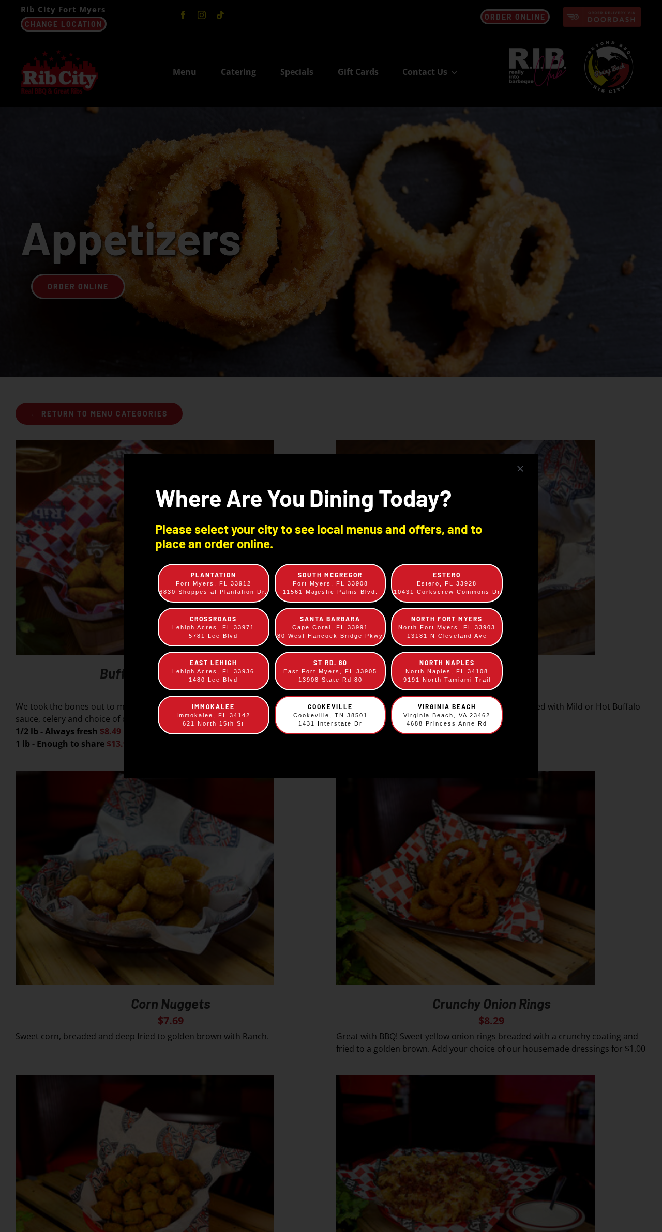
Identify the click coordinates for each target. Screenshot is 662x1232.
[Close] (520, 468)
